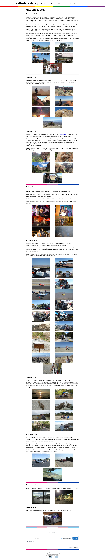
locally (57, 554)
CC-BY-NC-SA (53, 550)
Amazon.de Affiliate (54, 553)
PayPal (59, 553)
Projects (37, 4)
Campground (63, 134)
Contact (46, 4)
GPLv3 (57, 550)
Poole (46, 552)
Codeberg (54, 4)
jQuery (48, 552)
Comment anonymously (67, 538)
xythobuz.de (24, 3)
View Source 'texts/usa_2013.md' (51, 554)
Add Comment (75, 538)
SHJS (51, 552)
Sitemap (60, 550)
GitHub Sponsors (47, 553)
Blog (42, 4)
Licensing (49, 550)
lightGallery (55, 552)
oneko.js (58, 552)
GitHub (59, 4)
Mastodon (45, 550)
